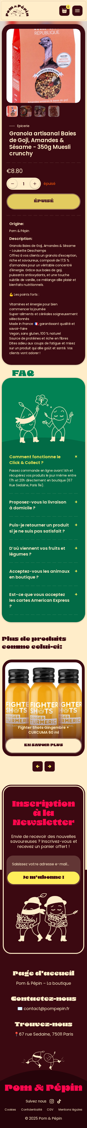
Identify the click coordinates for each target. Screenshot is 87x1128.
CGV (50, 1110)
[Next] (50, 766)
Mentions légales (70, 1110)
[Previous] (37, 766)
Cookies (10, 1110)
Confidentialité (31, 1110)
